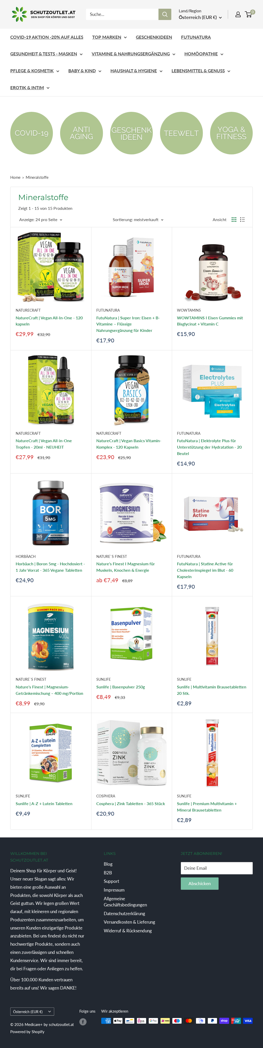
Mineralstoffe (37, 177)
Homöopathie (201, 53)
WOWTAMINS (189, 310)
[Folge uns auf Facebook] (83, 1021)
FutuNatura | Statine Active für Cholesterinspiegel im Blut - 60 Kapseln (205, 570)
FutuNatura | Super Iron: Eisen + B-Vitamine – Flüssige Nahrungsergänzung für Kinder (128, 324)
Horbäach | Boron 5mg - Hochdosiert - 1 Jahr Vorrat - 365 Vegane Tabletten (50, 566)
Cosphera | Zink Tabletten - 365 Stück (130, 803)
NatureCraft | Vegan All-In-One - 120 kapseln (49, 321)
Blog (108, 864)
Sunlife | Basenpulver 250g (120, 686)
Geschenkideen (154, 37)
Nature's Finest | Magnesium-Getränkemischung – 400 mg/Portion (49, 690)
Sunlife (103, 679)
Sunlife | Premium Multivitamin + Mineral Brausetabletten (207, 806)
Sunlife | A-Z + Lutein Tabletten (44, 803)
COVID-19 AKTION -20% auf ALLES (46, 37)
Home (15, 177)
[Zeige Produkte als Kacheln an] (234, 219)
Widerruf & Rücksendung (128, 930)
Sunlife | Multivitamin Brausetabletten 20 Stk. (211, 690)
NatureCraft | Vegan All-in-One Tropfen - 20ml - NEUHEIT (44, 443)
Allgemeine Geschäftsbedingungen (125, 901)
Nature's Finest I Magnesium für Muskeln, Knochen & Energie (125, 566)
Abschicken (200, 883)
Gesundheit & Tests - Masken (43, 53)
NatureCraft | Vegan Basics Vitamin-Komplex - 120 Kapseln (128, 443)
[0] (248, 14)
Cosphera (105, 796)
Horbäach (26, 556)
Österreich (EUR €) (28, 1012)
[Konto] (238, 14)
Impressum (114, 890)
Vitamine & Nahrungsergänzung (131, 53)
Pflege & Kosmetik (32, 70)
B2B (108, 872)
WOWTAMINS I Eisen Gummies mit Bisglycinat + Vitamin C (210, 321)
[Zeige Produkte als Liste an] (242, 219)
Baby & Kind (82, 70)
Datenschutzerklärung (124, 913)
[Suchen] (164, 14)
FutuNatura (196, 37)
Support (111, 881)
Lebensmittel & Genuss (198, 70)
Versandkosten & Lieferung (129, 922)
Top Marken (106, 37)
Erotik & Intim (27, 87)
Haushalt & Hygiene (133, 70)
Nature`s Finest (111, 556)
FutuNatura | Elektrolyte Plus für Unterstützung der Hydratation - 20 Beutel (209, 447)
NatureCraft (28, 310)
